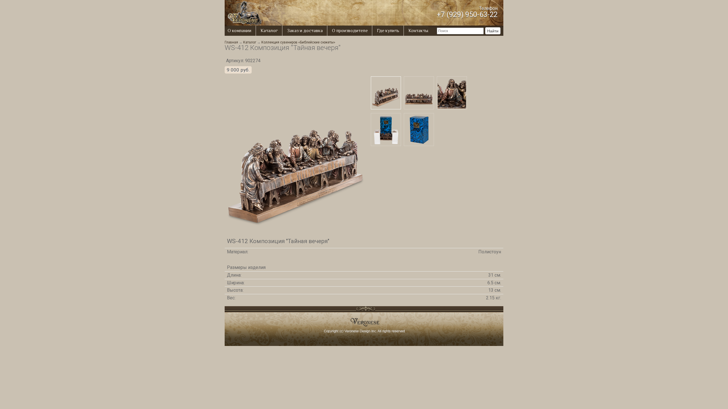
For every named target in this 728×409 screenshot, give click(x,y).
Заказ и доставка (305, 30)
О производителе (350, 30)
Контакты (418, 30)
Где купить (388, 30)
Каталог (269, 30)
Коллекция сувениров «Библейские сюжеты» (298, 42)
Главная (231, 42)
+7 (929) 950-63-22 (467, 15)
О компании (239, 30)
